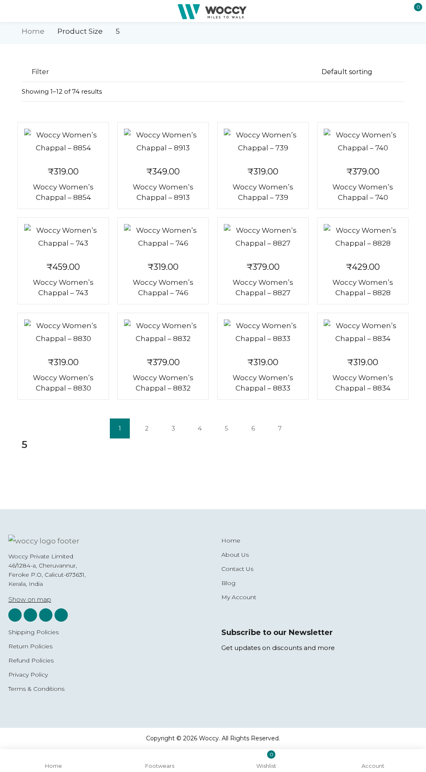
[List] (384, 92)
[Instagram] (15, 615)
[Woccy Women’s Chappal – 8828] (363, 237)
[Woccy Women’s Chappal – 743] (63, 237)
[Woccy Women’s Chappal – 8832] (163, 332)
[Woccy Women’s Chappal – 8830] (63, 332)
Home (33, 31)
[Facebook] (30, 615)
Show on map (29, 599)
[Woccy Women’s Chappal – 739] (263, 142)
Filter (40, 72)
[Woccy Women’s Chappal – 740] (363, 142)
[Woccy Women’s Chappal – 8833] (263, 332)
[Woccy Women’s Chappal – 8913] (163, 142)
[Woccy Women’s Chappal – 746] (163, 237)
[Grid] (399, 92)
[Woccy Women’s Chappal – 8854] (63, 142)
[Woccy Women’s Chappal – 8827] (263, 237)
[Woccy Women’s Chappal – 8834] (363, 332)
